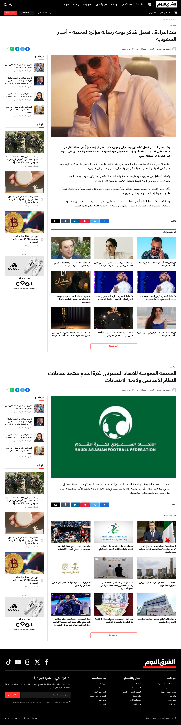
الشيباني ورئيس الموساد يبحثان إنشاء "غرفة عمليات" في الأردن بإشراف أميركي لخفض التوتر (157, 549)
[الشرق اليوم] (166, 4)
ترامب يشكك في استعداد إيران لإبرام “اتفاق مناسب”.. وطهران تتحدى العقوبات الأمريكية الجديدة (18, 81)
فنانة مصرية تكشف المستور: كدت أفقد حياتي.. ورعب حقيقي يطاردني (115, 334)
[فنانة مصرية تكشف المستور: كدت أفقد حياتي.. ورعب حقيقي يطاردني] (113, 318)
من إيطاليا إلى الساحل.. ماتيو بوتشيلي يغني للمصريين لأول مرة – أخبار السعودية (113, 264)
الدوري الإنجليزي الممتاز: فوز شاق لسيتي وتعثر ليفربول (18, 66)
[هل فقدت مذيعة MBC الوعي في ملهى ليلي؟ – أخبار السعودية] (156, 318)
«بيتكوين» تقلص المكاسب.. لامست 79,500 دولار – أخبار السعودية (25, 239)
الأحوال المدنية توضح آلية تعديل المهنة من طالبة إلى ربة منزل (71, 584)
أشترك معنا (10, 12)
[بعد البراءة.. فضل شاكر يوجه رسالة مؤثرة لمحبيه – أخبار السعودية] (113, 96)
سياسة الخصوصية (26, 702)
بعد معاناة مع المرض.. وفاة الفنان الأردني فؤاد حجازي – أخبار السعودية (72, 264)
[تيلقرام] (17, 49)
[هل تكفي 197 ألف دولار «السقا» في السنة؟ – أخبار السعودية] (156, 248)
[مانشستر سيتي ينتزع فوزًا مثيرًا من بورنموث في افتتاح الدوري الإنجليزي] (70, 532)
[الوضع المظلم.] (10, 4)
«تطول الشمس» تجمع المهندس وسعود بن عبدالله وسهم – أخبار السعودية (157, 298)
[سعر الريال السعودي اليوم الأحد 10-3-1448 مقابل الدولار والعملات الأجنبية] (113, 604)
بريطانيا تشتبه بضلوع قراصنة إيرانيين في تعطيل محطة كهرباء (157, 584)
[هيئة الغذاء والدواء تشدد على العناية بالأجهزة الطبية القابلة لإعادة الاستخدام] (113, 532)
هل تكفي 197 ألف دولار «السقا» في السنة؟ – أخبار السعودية (157, 264)
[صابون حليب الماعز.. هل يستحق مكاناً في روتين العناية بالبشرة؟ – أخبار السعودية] (24, 182)
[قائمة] (149, 5)
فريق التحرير (161, 49)
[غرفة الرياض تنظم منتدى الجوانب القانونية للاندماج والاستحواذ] (156, 604)
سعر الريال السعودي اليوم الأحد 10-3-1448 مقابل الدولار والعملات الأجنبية (114, 621)
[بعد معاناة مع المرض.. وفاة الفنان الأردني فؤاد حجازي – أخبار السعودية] (70, 248)
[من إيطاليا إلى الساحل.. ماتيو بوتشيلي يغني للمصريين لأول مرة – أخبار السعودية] (113, 248)
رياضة (76, 4)
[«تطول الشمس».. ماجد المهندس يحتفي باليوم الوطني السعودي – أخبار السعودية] (113, 282)
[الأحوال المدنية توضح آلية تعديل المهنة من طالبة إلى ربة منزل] (70, 568)
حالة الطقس (25, 12)
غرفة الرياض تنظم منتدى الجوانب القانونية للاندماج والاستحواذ (157, 621)
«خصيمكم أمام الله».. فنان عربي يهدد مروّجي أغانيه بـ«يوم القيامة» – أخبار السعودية (73, 299)
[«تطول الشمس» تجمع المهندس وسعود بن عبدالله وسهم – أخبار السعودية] (156, 282)
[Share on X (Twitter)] (22, 49)
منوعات (65, 4)
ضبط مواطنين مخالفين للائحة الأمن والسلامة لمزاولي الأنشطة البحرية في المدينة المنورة (116, 585)
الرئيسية (140, 4)
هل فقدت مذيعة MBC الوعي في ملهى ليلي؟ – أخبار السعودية (156, 334)
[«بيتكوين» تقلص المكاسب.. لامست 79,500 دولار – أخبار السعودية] (24, 222)
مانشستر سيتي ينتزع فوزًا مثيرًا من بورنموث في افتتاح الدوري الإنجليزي (74, 548)
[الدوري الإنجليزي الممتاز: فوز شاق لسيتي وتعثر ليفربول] (39, 67)
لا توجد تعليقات (126, 49)
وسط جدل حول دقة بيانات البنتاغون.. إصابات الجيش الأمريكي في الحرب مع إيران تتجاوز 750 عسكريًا (21, 159)
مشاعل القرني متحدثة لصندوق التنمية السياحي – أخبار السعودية (19, 95)
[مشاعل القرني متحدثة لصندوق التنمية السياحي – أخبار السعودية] (39, 96)
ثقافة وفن (152, 12)
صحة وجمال (165, 12)
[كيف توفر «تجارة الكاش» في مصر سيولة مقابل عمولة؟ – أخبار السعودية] (39, 109)
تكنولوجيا (87, 4)
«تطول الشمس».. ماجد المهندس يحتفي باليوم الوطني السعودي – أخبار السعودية (114, 298)
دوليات (114, 4)
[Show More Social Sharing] (7, 49)
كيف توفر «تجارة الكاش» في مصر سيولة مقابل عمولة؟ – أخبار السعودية (18, 110)
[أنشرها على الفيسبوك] (27, 49)
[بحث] (5, 5)
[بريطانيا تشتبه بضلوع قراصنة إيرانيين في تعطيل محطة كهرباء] (156, 568)
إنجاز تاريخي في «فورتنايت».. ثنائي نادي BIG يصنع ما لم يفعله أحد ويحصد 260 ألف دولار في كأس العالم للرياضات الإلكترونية (71, 622)
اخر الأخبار (127, 4)
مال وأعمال (101, 4)
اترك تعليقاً (113, 346)
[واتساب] (12, 49)
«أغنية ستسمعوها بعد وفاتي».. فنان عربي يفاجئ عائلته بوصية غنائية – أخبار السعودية (71, 334)
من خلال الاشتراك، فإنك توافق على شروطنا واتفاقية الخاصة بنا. (40, 702)
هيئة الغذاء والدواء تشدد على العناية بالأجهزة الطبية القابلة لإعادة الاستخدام (116, 548)
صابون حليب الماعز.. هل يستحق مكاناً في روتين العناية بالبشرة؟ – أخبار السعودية (23, 199)
